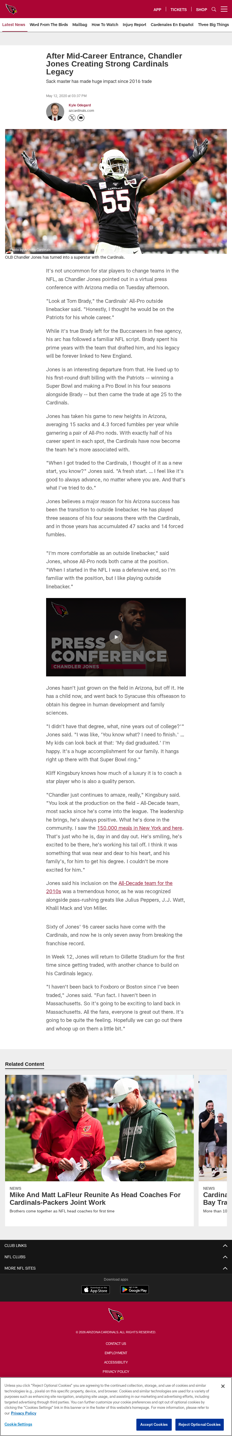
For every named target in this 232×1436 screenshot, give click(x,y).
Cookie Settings (18, 1424)
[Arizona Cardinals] (116, 1316)
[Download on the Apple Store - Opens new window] (95, 1290)
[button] (116, 637)
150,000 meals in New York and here (139, 828)
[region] (116, 1406)
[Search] (214, 9)
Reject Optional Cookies (200, 1424)
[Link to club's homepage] (11, 6)
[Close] (223, 1386)
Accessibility (116, 1362)
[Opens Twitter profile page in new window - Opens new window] (72, 117)
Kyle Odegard (79, 105)
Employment (116, 1353)
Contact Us (116, 1343)
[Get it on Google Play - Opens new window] (134, 1292)
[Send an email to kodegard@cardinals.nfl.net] (81, 117)
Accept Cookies (154, 1424)
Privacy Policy (116, 1371)
